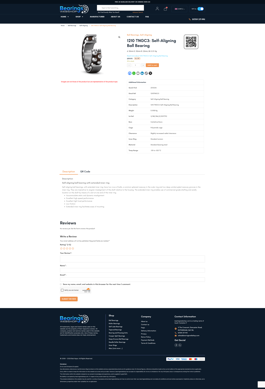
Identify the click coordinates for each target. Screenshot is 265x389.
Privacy (143, 334)
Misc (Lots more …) (115, 348)
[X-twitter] (180, 345)
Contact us (133, 17)
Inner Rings (113, 345)
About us (115, 17)
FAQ (147, 17)
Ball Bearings (72, 25)
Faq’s (143, 328)
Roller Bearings (114, 323)
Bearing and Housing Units (118, 333)
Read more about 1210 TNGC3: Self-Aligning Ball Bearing (147, 56)
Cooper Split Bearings (117, 336)
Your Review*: (66, 253)
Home (63, 17)
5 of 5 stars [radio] (73, 248)
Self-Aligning (84, 25)
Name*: (63, 266)
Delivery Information (148, 331)
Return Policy (146, 337)
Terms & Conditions (148, 343)
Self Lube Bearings (115, 327)
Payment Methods (147, 340)
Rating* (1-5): (65, 245)
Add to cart (152, 65)
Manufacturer (97, 17)
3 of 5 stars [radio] (67, 248)
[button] (119, 37)
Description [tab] (69, 171)
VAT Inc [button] (194, 9)
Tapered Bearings (115, 330)
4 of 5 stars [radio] (70, 248)
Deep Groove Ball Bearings (118, 339)
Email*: (63, 275)
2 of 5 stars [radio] (64, 248)
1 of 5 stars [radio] (61, 248)
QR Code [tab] (85, 171)
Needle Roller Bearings (117, 342)
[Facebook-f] (176, 345)
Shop (78, 17)
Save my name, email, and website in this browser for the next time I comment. (97, 284)
